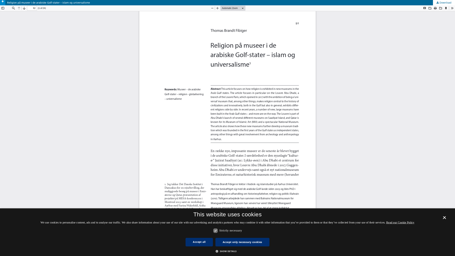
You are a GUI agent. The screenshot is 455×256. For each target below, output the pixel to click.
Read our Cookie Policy (400, 222)
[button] (227, 251)
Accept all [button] (199, 242)
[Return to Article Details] (2, 2)
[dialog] (227, 232)
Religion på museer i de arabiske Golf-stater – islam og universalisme (48, 2)
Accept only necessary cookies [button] (242, 242)
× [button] (444, 218)
